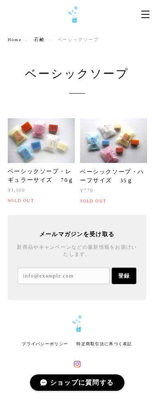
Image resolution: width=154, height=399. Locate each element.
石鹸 (39, 40)
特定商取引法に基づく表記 (104, 344)
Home (14, 40)
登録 (124, 276)
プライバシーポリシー (45, 344)
